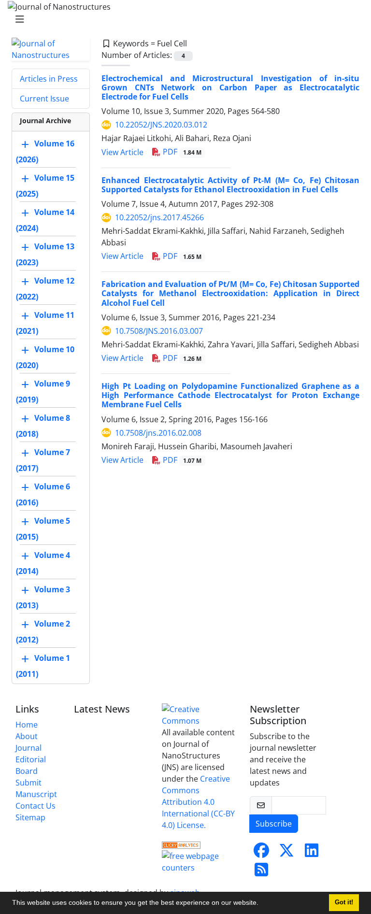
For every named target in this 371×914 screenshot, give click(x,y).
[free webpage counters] (200, 861)
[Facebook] (261, 853)
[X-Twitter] (286, 853)
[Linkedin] (311, 853)
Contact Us (35, 805)
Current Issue (44, 98)
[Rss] (261, 872)
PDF (181, 151)
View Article (122, 152)
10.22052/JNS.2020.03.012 (161, 124)
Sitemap (30, 817)
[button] (261, 903)
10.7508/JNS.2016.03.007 (159, 331)
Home (26, 724)
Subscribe (274, 823)
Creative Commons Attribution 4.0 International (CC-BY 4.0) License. (198, 801)
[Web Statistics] (181, 844)
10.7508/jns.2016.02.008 (158, 433)
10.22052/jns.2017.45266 (159, 217)
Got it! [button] (344, 902)
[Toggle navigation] (182, 19)
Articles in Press (49, 78)
